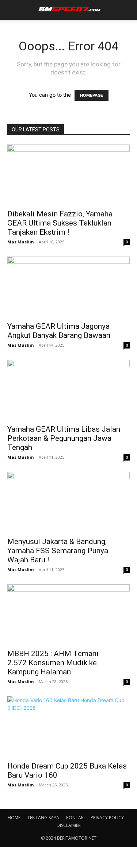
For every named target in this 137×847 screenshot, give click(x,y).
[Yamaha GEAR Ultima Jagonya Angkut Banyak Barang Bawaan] (68, 287)
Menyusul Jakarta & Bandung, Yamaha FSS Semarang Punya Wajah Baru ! (57, 550)
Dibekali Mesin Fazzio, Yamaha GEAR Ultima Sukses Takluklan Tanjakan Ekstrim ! (60, 222)
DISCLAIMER (69, 825)
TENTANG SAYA (43, 818)
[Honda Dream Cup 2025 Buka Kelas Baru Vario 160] (68, 726)
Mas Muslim (20, 242)
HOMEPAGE (91, 95)
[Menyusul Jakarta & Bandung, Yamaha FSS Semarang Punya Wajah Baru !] (68, 502)
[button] (11, 10)
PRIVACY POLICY (107, 818)
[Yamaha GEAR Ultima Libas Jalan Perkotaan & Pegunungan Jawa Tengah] (68, 390)
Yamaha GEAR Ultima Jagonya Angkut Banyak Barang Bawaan (58, 331)
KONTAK (75, 818)
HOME (14, 818)
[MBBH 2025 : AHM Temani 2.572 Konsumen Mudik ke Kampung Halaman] (68, 614)
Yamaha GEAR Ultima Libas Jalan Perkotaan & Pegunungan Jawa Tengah (63, 438)
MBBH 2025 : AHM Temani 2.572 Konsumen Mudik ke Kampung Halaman (53, 662)
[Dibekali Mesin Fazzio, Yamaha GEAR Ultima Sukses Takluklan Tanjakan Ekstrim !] (68, 175)
